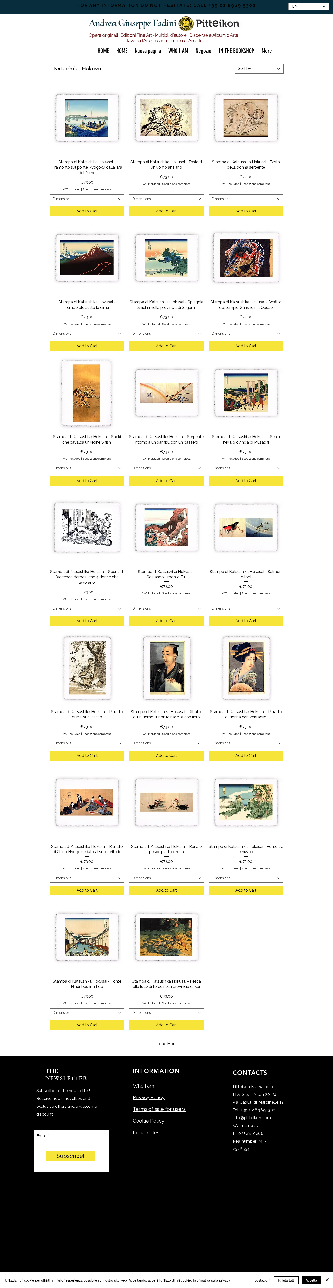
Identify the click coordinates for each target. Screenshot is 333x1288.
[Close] (327, 1280)
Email (42, 1136)
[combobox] (259, 69)
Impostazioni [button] (260, 1280)
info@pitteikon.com (252, 1118)
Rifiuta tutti (286, 1280)
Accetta (311, 1280)
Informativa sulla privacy (211, 1280)
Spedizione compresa (97, 189)
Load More (166, 1043)
